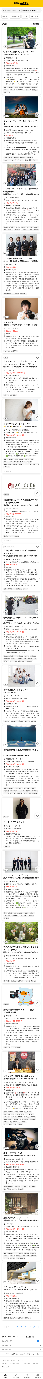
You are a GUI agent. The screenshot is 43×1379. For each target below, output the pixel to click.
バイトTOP (5, 1354)
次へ (35, 1327)
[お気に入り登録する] (37, 45)
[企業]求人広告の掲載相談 (30, 1363)
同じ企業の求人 (8, 471)
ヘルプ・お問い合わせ (8, 1360)
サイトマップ (20, 1360)
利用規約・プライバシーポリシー (12, 1363)
